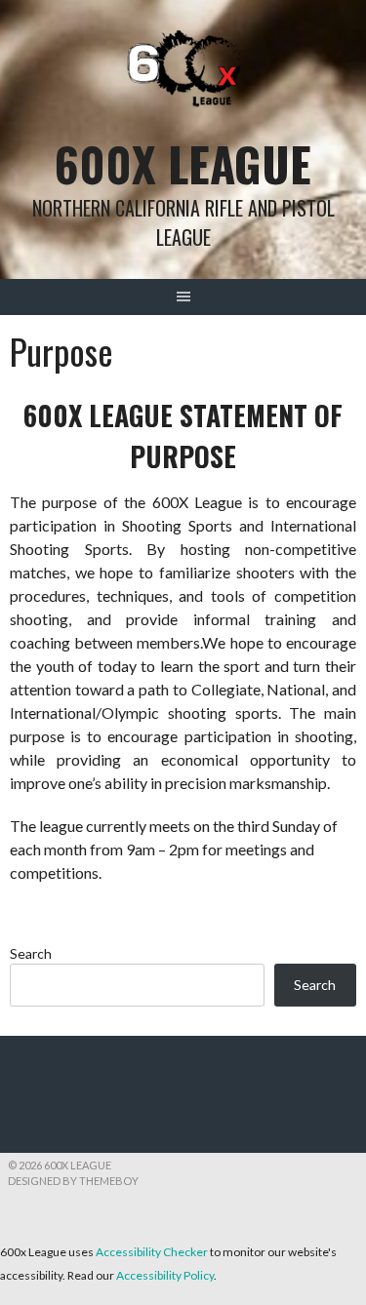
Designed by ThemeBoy (73, 1180)
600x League (183, 163)
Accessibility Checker (152, 1252)
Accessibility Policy (165, 1275)
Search (31, 953)
